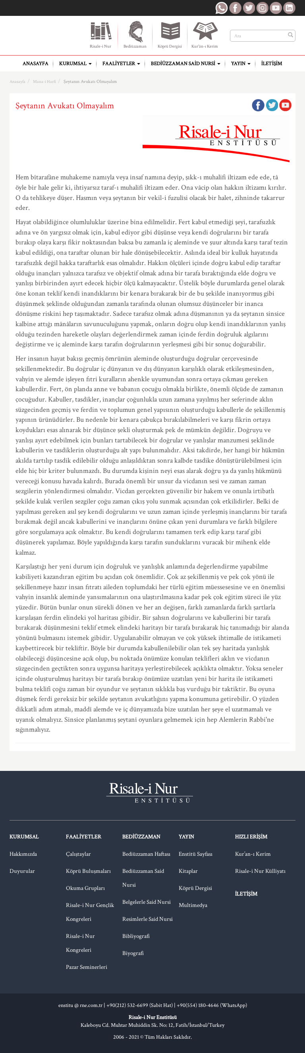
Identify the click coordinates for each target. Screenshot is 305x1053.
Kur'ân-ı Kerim (204, 46)
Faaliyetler (119, 63)
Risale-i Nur (100, 46)
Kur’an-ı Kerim (253, 854)
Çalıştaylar (78, 854)
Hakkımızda (23, 854)
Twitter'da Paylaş (271, 105)
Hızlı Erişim (251, 836)
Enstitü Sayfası (195, 854)
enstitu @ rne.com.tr (80, 1005)
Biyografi (133, 953)
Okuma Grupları (85, 888)
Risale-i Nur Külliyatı (260, 871)
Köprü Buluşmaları (88, 871)
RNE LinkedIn (289, 8)
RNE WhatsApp (221, 8)
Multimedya (193, 905)
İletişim (271, 63)
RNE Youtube (275, 8)
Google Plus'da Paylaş (285, 105)
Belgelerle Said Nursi (146, 902)
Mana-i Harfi (44, 82)
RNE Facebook (235, 8)
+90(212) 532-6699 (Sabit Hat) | (141, 1005)
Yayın (239, 63)
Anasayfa (35, 63)
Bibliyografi (136, 936)
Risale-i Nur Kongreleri (80, 943)
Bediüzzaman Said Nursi (183, 63)
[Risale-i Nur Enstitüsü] (42, 32)
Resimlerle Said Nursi (147, 919)
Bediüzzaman (135, 46)
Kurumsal (73, 63)
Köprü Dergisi (170, 46)
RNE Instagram (262, 8)
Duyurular (22, 871)
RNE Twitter (248, 8)
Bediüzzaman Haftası (146, 854)
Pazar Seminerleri (86, 967)
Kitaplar (188, 871)
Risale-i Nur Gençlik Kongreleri (90, 912)
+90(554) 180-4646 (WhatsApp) (212, 1005)
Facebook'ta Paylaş (258, 105)
